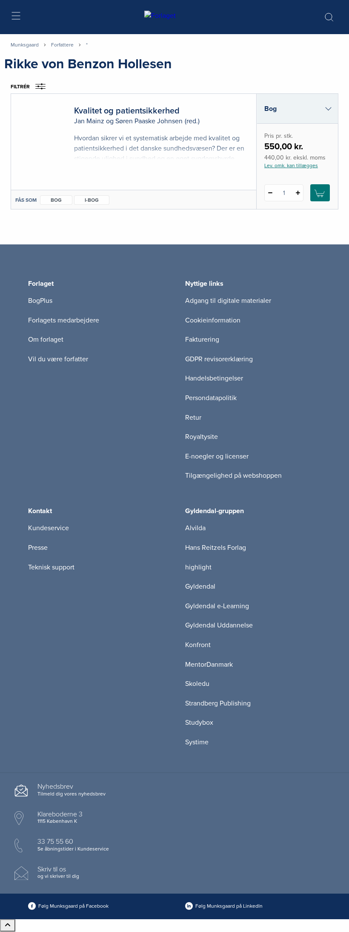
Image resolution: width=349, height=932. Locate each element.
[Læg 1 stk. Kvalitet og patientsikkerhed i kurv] (320, 192)
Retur (193, 417)
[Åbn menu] (15, 17)
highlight (198, 567)
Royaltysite (201, 437)
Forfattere (62, 45)
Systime (197, 742)
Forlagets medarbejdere (63, 320)
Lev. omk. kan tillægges (291, 165)
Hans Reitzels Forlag (215, 547)
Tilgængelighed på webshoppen (233, 475)
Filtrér (20, 87)
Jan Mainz (89, 121)
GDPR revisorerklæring (219, 359)
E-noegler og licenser (217, 456)
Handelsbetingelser (214, 378)
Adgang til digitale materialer (228, 300)
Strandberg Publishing (218, 703)
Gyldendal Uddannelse (219, 625)
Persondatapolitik (211, 398)
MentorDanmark (209, 664)
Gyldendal (200, 586)
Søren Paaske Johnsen (149, 121)
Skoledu (197, 683)
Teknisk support (51, 567)
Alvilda (195, 528)
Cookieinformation (212, 320)
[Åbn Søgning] (329, 17)
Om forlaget (45, 339)
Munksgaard (25, 45)
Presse (38, 547)
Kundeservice (48, 528)
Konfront (198, 645)
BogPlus (40, 300)
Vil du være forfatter (58, 359)
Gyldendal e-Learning (217, 606)
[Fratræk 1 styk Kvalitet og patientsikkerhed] (270, 193)
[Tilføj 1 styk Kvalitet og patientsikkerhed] (297, 193)
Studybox (199, 722)
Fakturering (202, 339)
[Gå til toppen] (7, 925)
